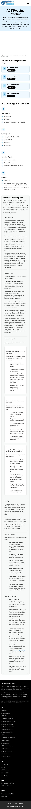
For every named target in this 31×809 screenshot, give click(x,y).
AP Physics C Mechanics (8, 737)
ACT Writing (4, 775)
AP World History (6, 756)
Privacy (21, 803)
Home (5, 55)
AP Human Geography (7, 726)
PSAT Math (4, 796)
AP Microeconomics (6, 732)
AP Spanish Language (7, 746)
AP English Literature (7, 718)
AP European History (7, 724)
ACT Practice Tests (13, 55)
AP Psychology (5, 743)
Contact (15, 803)
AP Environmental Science (8, 721)
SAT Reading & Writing (7, 783)
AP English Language (7, 716)
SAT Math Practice (6, 786)
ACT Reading (5, 770)
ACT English (4, 764)
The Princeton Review (19, 650)
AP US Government (6, 751)
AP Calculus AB (5, 713)
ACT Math (4, 767)
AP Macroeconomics (7, 729)
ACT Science (4, 772)
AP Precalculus (5, 740)
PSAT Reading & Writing (7, 793)
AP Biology (4, 710)
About (9, 803)
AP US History (5, 754)
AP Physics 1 (4, 735)
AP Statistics (4, 748)
